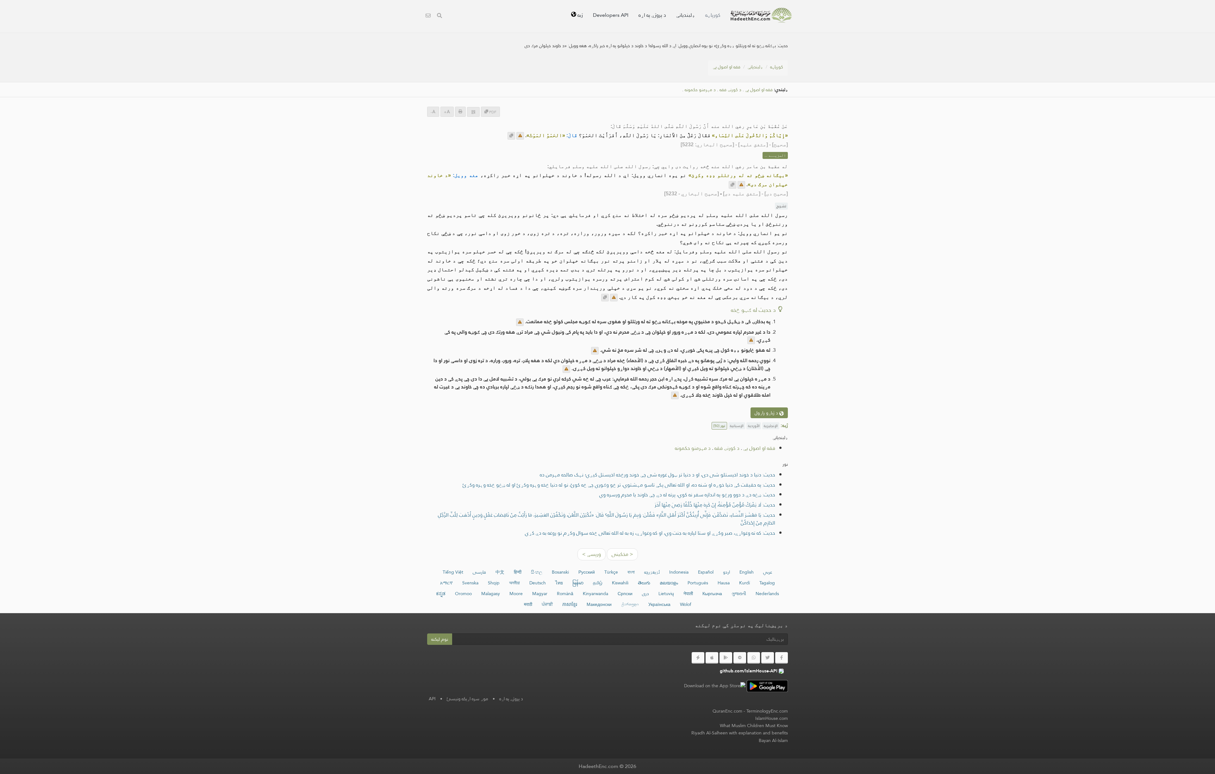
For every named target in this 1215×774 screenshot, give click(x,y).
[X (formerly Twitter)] (767, 658)
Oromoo (463, 593)
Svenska (470, 583)
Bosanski (560, 572)
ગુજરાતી (739, 593)
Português (698, 583)
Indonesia (678, 572)
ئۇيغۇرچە (652, 572)
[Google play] (726, 658)
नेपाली (688, 593)
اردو (726, 572)
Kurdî (744, 583)
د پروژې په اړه (652, 15)
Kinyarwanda (595, 593)
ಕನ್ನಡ (441, 593)
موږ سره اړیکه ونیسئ (467, 699)
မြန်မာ (577, 583)
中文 (499, 572)
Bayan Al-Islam (773, 740)
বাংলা (631, 572)
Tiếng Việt (453, 572)
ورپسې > (591, 554)
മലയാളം (669, 583)
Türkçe (611, 572)
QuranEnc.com (727, 711)
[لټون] (439, 16)
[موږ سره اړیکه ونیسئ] (428, 16)
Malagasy (490, 593)
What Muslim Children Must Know (754, 725)
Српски (625, 593)
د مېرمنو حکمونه (700, 90)
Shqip (494, 583)
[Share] (473, 112)
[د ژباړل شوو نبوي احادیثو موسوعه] (761, 15)
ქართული (630, 604)
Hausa (724, 583)
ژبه (579, 15)
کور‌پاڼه (712, 15)
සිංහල (536, 572)
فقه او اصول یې (726, 67)
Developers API (610, 15)
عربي (767, 572)
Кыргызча (712, 593)
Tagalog (767, 583)
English (746, 572)
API (432, 699)
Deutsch (537, 583)
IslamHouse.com (771, 718)
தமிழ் (597, 583)
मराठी (528, 604)
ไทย (559, 583)
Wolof (685, 604)
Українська (659, 604)
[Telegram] (739, 658)
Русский (586, 572)
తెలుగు (644, 583)
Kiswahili (620, 583)
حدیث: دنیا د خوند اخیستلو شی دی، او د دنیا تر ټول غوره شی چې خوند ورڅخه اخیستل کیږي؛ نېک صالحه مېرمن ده (657, 474)
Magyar (539, 593)
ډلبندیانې (685, 15)
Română (565, 593)
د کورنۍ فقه (730, 90)
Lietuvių (666, 593)
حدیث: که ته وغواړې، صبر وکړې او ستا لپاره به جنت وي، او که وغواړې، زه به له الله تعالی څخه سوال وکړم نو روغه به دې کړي (650, 533)
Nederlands (767, 593)
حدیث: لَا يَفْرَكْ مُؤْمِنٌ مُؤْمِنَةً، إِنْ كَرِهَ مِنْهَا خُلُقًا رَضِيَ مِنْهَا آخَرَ (715, 504)
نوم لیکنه (439, 639)
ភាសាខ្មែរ (569, 604)
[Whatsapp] (753, 658)
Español (705, 572)
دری (645, 593)
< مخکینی (622, 554)
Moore (516, 593)
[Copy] (511, 136)
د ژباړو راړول (767, 413)
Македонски (599, 604)
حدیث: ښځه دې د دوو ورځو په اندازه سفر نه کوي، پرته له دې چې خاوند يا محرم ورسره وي (687, 494)
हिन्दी (517, 572)
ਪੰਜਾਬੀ (547, 604)
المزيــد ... (775, 155)
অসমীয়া (514, 583)
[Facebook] (781, 658)
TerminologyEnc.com (767, 711)
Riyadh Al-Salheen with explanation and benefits (739, 733)
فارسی (479, 572)
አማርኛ (446, 583)
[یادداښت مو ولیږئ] (520, 136)
